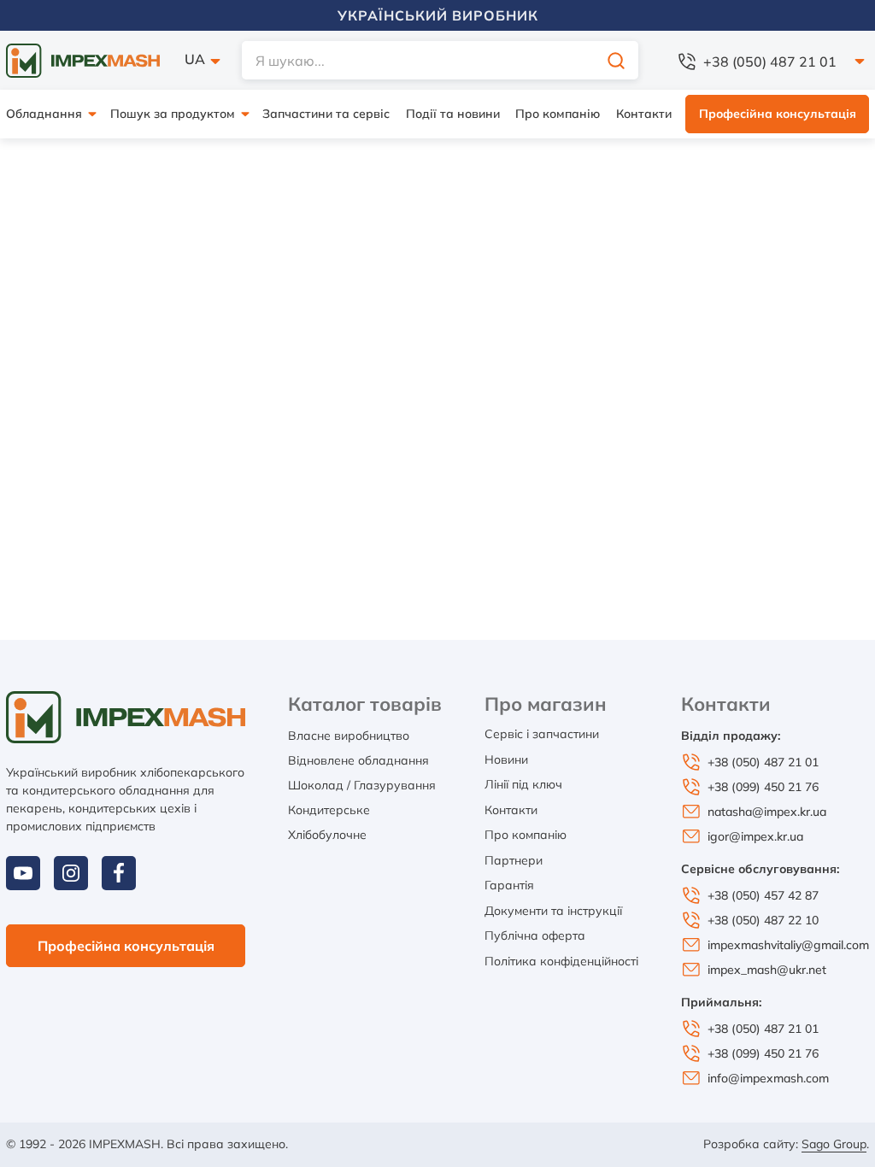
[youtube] (23, 873)
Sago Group (834, 1144)
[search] (616, 60)
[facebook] (119, 873)
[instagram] (71, 873)
